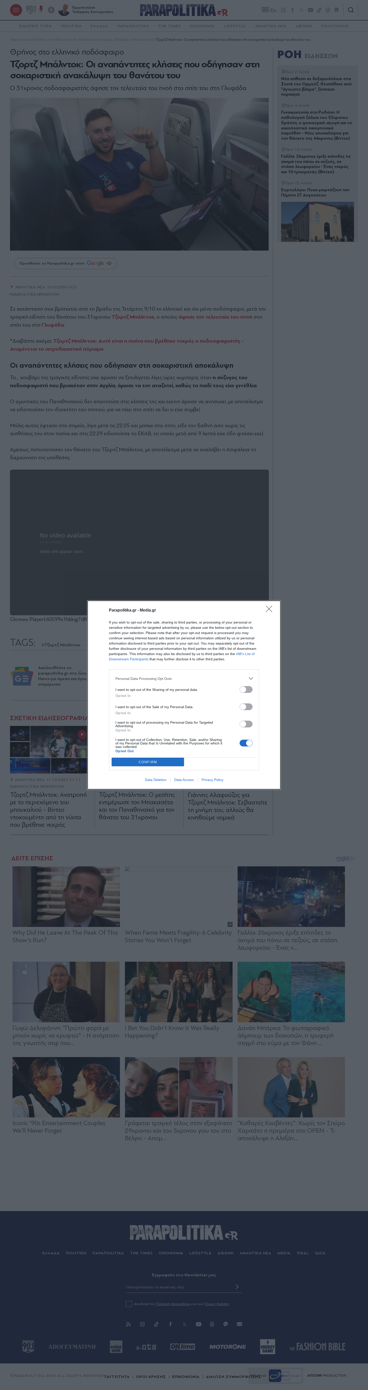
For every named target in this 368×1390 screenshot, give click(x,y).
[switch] (246, 689)
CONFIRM (148, 762)
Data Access (184, 780)
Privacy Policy (212, 780)
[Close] (270, 610)
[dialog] (184, 695)
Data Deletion (155, 780)
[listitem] (184, 678)
